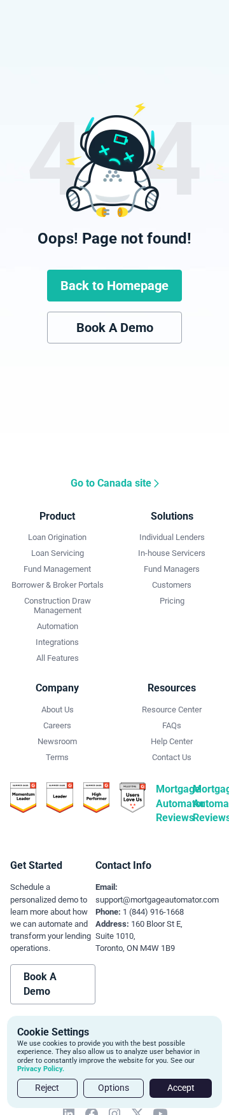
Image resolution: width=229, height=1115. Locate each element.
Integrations (57, 642)
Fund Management (57, 569)
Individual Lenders (172, 537)
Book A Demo (114, 327)
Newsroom (57, 741)
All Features (57, 658)
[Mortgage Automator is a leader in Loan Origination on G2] (23, 797)
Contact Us (171, 757)
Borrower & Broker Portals (57, 585)
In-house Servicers (171, 553)
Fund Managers (172, 569)
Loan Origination (57, 537)
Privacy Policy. (40, 1069)
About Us (57, 709)
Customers (171, 585)
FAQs (171, 725)
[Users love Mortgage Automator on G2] (133, 797)
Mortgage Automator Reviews (180, 803)
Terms (57, 757)
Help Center (172, 741)
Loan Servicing (57, 553)
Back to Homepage (114, 285)
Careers (57, 725)
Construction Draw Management (57, 605)
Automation (57, 626)
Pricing (172, 601)
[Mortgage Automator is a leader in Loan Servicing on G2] (96, 797)
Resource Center (172, 709)
